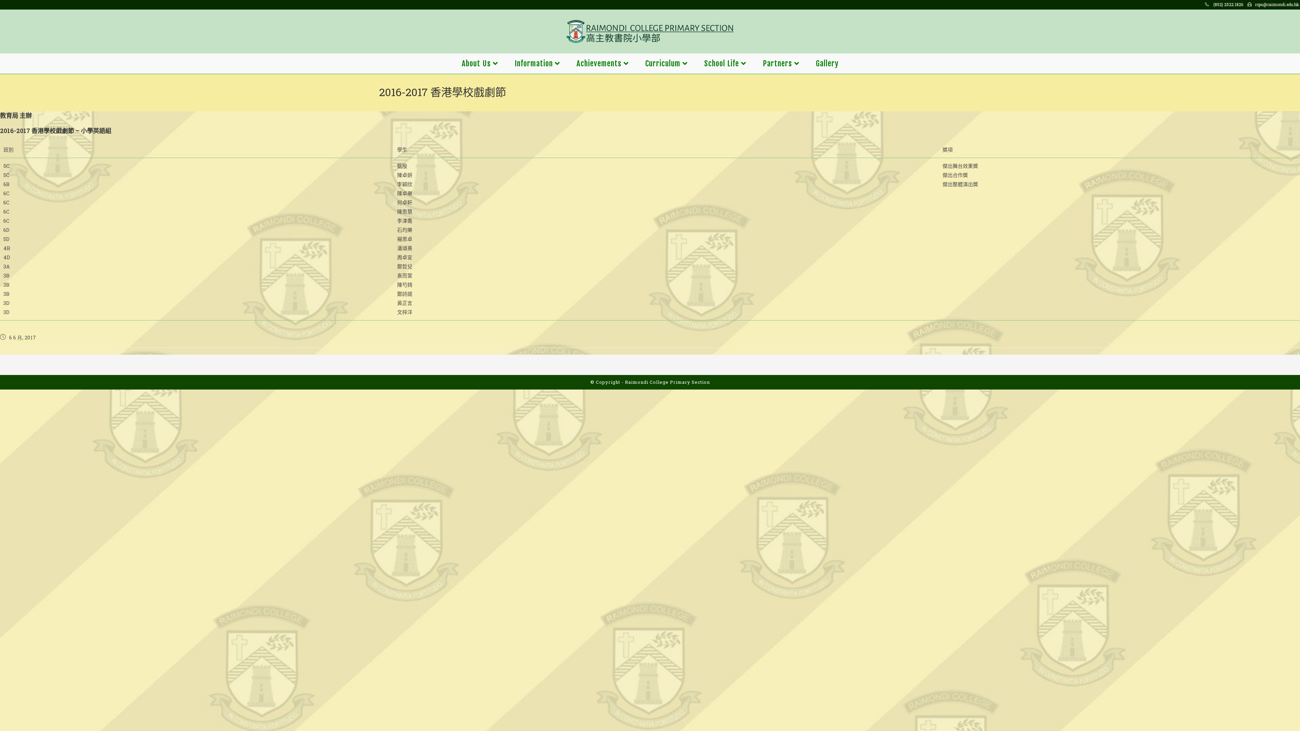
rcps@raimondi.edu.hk (1277, 4)
